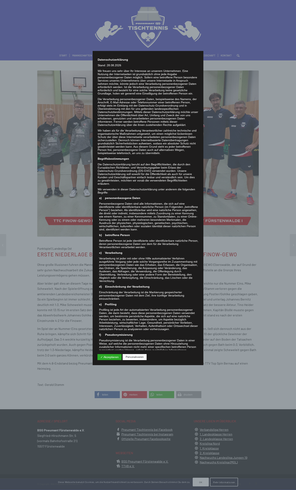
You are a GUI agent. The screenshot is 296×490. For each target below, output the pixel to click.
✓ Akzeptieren (109, 357)
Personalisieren (135, 356)
